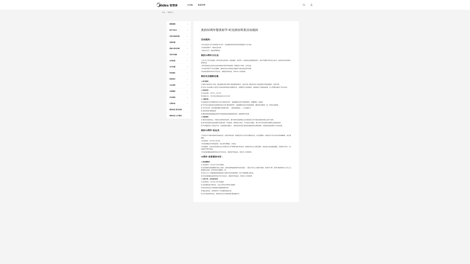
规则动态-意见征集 (176, 109)
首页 (163, 12)
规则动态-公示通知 (176, 115)
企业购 (190, 5)
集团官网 (201, 5)
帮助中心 (170, 12)
